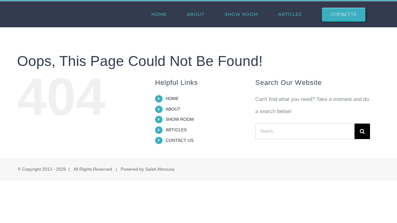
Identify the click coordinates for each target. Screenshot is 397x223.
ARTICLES (176, 129)
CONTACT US (180, 140)
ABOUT (173, 109)
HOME (172, 98)
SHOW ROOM (180, 119)
